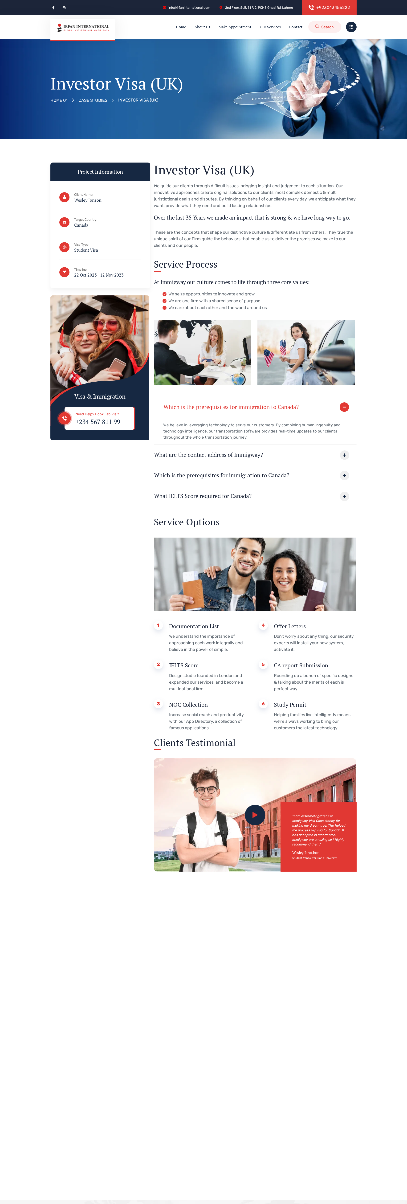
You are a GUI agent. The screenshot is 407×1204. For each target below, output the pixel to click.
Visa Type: (82, 245)
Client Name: (83, 195)
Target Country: (86, 220)
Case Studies (92, 100)
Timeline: (81, 270)
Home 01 (59, 100)
